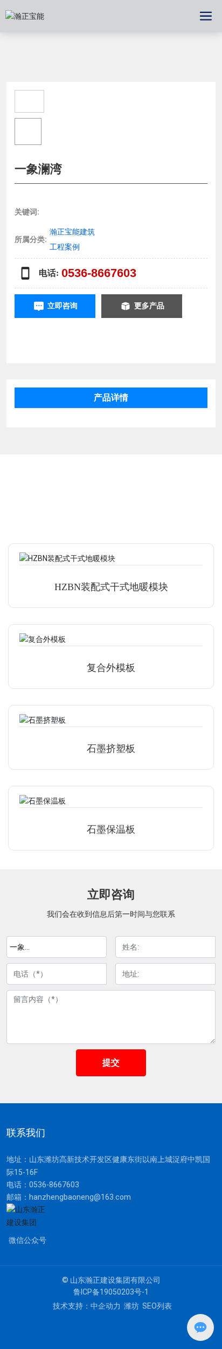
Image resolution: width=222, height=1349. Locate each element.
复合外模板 (111, 667)
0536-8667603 (98, 273)
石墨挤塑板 (111, 748)
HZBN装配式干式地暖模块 (111, 587)
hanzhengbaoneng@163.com (80, 1197)
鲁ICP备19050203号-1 (111, 1292)
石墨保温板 (111, 829)
